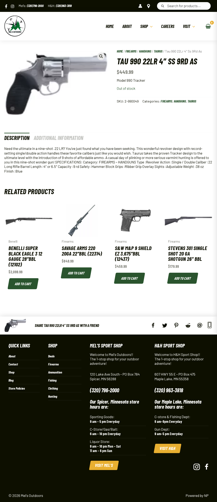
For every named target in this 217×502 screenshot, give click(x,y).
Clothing (53, 388)
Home (120, 51)
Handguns (145, 51)
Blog (11, 380)
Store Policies (16, 388)
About (11, 356)
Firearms (130, 51)
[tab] (16, 138)
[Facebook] (6, 6)
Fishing (52, 380)
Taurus (158, 51)
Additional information (58, 137)
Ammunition (55, 372)
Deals (51, 356)
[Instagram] (12, 6)
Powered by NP (197, 495)
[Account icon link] (140, 6)
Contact (13, 364)
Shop (11, 372)
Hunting (52, 396)
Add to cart (23, 284)
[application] (150, 26)
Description (16, 137)
